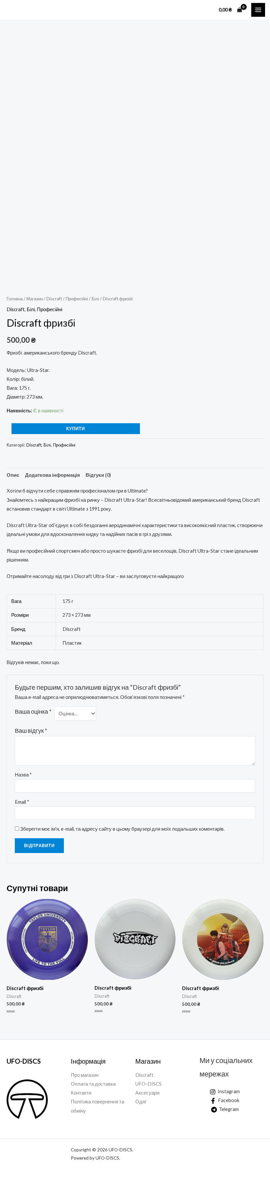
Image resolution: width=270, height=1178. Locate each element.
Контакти (81, 1093)
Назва (23, 774)
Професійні (77, 298)
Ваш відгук (31, 730)
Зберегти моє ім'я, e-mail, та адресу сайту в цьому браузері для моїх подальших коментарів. (122, 829)
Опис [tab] (13, 475)
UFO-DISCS (148, 1084)
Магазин (34, 298)
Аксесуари (147, 1093)
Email (22, 802)
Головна (15, 298)
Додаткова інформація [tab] (52, 475)
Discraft (54, 298)
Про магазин (84, 1075)
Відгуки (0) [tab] (98, 475)
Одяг (141, 1101)
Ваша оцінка (33, 711)
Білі (95, 298)
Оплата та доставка (93, 1084)
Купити (75, 428)
